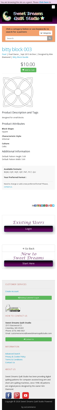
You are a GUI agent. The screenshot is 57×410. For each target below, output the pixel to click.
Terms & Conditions (14, 359)
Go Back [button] (28, 248)
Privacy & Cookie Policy (15, 356)
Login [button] (28, 228)
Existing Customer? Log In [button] (29, 298)
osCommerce (30, 407)
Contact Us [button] (29, 339)
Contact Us (10, 362)
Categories (46, 33)
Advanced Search (12, 353)
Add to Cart (29, 70)
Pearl (4, 54)
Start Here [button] (28, 263)
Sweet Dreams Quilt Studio (32, 401)
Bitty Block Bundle (20, 57)
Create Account (12, 291)
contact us (8, 187)
